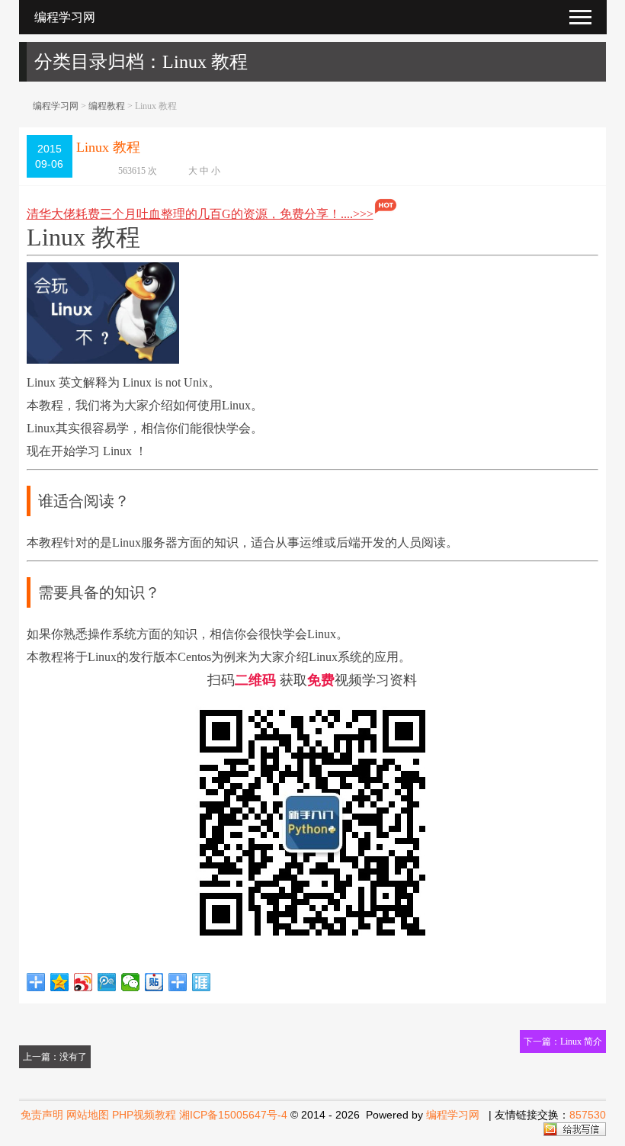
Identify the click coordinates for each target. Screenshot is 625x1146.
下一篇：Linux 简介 (563, 1041)
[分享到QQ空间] (59, 982)
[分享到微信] (130, 982)
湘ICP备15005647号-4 (233, 1115)
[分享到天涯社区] (201, 982)
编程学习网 (56, 106)
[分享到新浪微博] (83, 982)
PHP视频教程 (144, 1115)
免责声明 (42, 1115)
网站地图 (87, 1115)
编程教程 (106, 106)
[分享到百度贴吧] (154, 982)
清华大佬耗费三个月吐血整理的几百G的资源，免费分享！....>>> (200, 213)
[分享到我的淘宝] (178, 982)
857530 (587, 1115)
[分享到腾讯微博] (107, 982)
